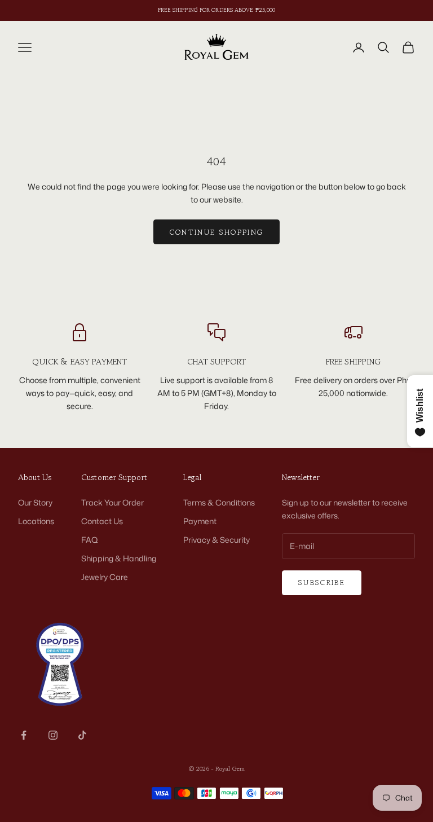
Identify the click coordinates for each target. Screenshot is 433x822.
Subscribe (321, 582)
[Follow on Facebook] (23, 735)
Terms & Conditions (219, 502)
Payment (199, 521)
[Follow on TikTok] (82, 735)
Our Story (35, 502)
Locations (36, 521)
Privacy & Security (216, 539)
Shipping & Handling (118, 558)
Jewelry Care (104, 577)
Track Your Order (112, 502)
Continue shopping (217, 232)
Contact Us (102, 521)
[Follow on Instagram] (53, 735)
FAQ (89, 539)
